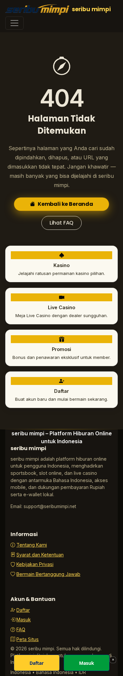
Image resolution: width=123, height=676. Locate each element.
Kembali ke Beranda (65, 204)
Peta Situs (27, 639)
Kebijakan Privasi (34, 564)
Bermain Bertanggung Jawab (48, 574)
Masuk (23, 619)
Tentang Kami (31, 545)
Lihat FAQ (62, 223)
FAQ (20, 629)
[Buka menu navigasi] (14, 23)
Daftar (23, 610)
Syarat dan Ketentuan (40, 554)
